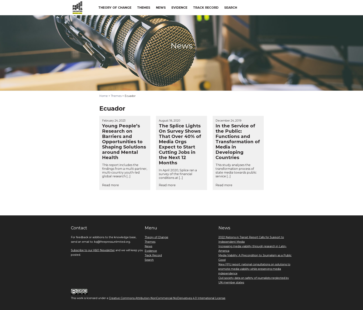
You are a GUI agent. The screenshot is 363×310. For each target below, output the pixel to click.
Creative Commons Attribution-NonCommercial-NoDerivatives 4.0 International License (167, 298)
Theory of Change (114, 7)
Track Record (206, 7)
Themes (143, 7)
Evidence (179, 7)
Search (230, 7)
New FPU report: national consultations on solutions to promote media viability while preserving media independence (254, 269)
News (161, 7)
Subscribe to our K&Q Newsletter (93, 250)
